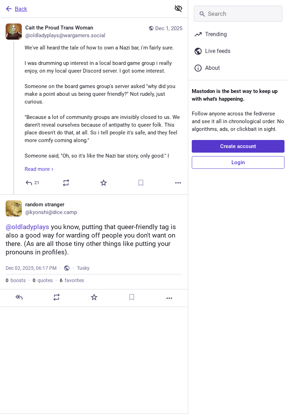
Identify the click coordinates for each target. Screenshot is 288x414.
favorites (72, 280)
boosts (16, 280)
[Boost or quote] (66, 183)
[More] (178, 183)
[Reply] (19, 297)
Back (21, 9)
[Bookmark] (141, 183)
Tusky (83, 268)
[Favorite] (103, 183)
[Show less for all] (178, 8)
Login (238, 162)
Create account (238, 146)
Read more (37, 169)
